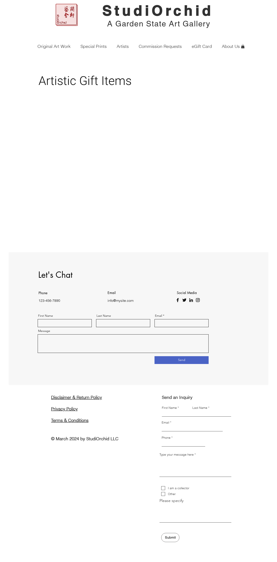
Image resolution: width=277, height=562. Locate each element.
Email (158, 315)
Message (44, 330)
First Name (45, 315)
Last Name (104, 315)
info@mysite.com (121, 300)
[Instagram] (197, 300)
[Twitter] (184, 300)
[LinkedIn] (191, 300)
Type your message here (176, 454)
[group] (138, 142)
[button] (243, 46)
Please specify (171, 501)
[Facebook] (177, 300)
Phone (166, 437)
